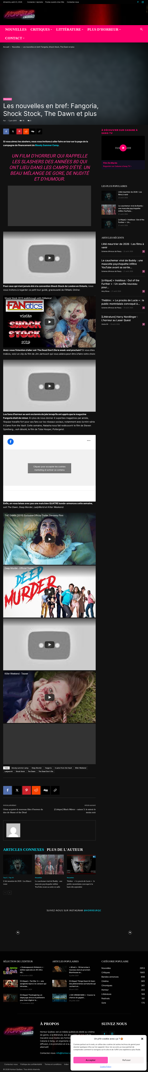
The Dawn (31, 771)
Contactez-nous (73, 2)
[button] (142, 1038)
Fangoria (48, 768)
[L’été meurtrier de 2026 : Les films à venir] (17, 864)
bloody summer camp (20, 768)
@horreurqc (92, 910)
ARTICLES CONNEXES (23, 850)
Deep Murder (37, 768)
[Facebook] (138, 2)
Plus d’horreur (102, 29)
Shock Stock (20, 771)
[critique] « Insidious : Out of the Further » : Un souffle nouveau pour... (120, 284)
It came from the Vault (63, 768)
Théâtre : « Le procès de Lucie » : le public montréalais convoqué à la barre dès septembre (81, 884)
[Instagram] (142, 2)
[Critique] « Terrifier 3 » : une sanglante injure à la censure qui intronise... (33, 983)
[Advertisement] (49, 206)
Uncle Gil (104, 324)
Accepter (91, 1060)
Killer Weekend (80, 768)
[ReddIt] (26, 131)
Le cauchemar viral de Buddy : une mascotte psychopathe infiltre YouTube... (131, 208)
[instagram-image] (18, 932)
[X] (13, 131)
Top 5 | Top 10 (8, 878)
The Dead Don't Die (46, 771)
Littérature (68, 29)
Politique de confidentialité (31, 1064)
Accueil (6, 47)
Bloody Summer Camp (47, 145)
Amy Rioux (105, 291)
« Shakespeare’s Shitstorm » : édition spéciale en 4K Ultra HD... (32, 969)
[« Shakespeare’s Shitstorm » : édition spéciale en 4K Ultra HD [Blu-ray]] (10, 970)
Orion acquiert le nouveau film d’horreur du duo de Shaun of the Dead (23, 811)
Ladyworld (8, 771)
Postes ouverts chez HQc (54, 2)
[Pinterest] (19, 131)
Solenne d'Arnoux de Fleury (111, 251)
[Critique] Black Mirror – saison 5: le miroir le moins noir (75, 811)
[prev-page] (5, 892)
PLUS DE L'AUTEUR (65, 850)
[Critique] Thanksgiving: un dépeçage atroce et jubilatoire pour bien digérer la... (32, 997)
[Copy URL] (39, 131)
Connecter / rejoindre (35, 2)
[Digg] (33, 131)
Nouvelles (15, 29)
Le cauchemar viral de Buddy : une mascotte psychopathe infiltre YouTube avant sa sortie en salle (48, 884)
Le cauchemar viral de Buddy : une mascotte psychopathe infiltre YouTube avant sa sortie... (122, 264)
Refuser (126, 1060)
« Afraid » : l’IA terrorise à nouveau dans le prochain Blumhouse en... (79, 969)
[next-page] (9, 892)
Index (66, 1064)
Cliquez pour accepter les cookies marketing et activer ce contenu (49, 468)
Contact (13, 38)
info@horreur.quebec (66, 1053)
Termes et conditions (53, 1064)
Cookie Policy (105, 1066)
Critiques (40, 29)
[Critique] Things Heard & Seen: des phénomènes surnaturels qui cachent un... (82, 983)
